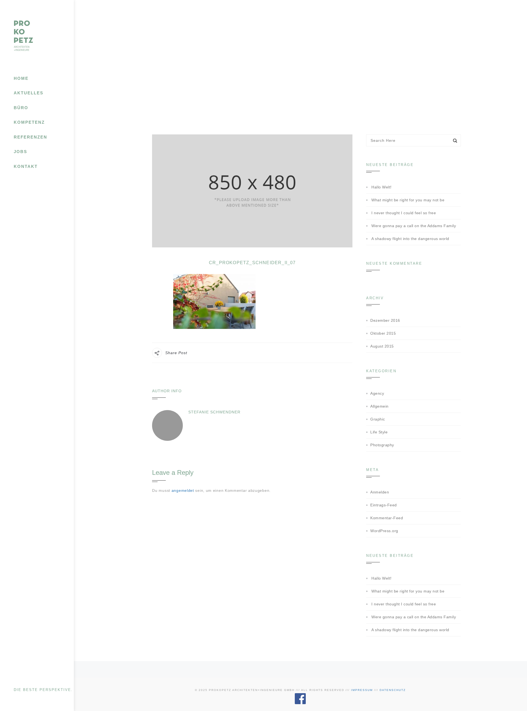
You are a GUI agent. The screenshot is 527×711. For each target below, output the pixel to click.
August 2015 (382, 346)
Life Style (379, 432)
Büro (21, 107)
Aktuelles (28, 93)
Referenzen (30, 137)
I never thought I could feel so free (403, 213)
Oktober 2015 (383, 333)
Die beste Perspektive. (43, 690)
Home (21, 78)
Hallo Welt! (381, 187)
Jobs (20, 151)
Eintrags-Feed (383, 505)
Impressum (362, 690)
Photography (382, 445)
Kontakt (26, 166)
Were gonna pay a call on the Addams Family (413, 226)
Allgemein (379, 406)
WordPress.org (384, 531)
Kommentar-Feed (386, 518)
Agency (377, 393)
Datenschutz (393, 690)
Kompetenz (29, 122)
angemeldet (183, 490)
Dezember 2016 (385, 320)
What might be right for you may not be (407, 200)
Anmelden (379, 492)
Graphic (377, 419)
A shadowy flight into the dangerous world (410, 238)
